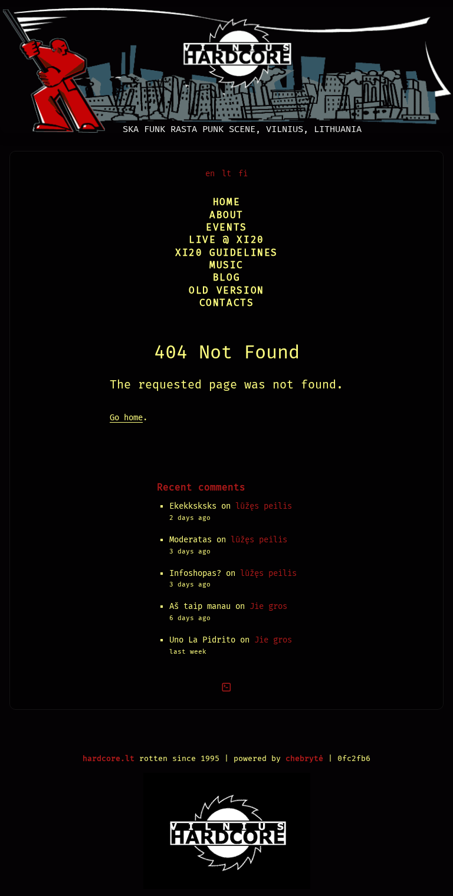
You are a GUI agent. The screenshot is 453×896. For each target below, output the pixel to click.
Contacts (226, 302)
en (210, 174)
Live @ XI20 (226, 239)
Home (226, 201)
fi (243, 174)
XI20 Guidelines (226, 252)
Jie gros (268, 606)
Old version (226, 290)
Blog (226, 277)
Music (226, 265)
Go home (126, 418)
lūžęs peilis (263, 506)
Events (226, 227)
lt (226, 174)
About (226, 214)
